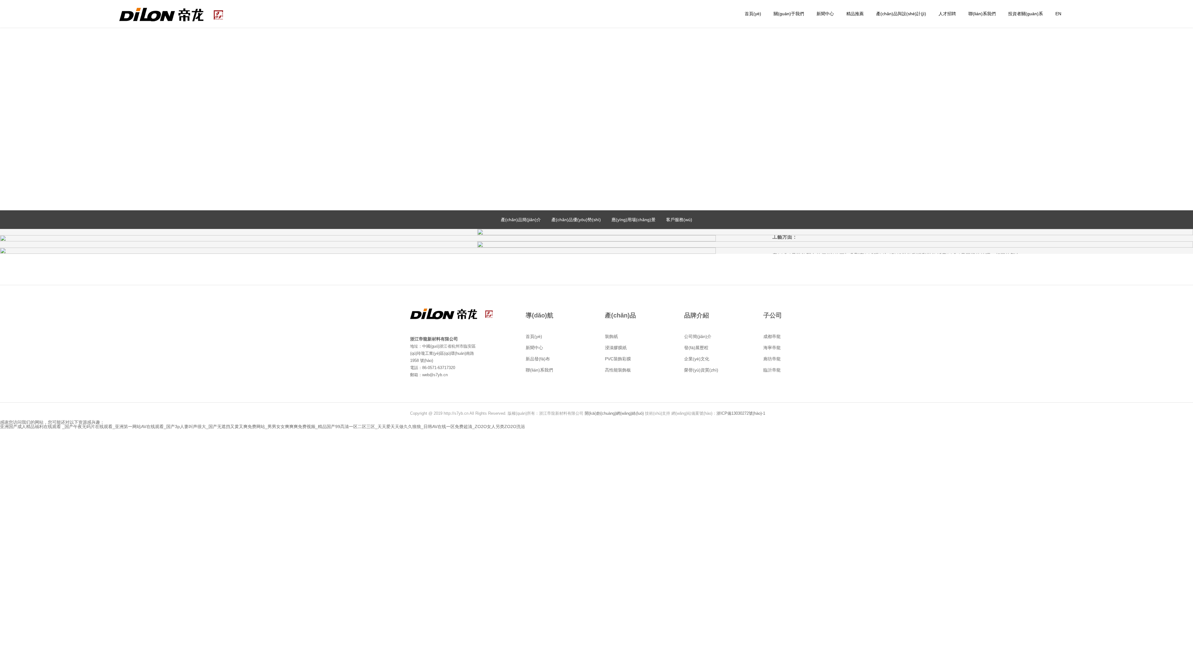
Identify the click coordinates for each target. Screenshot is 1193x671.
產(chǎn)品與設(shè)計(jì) (901, 13)
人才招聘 (947, 13)
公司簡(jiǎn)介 (697, 336)
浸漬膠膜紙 (616, 347)
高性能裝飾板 (618, 369)
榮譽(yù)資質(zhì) (701, 369)
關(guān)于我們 (789, 13)
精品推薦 (855, 13)
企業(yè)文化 (696, 358)
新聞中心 (825, 13)
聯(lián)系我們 (982, 13)
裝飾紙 (611, 336)
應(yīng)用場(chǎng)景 (633, 219)
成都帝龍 (772, 336)
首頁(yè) (753, 13)
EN (1058, 13)
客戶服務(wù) (679, 219)
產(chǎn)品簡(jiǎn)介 (521, 219)
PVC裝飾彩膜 (618, 358)
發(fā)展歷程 (696, 347)
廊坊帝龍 (772, 358)
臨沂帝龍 (772, 369)
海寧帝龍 (772, 347)
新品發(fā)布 (538, 358)
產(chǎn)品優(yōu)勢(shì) (576, 219)
